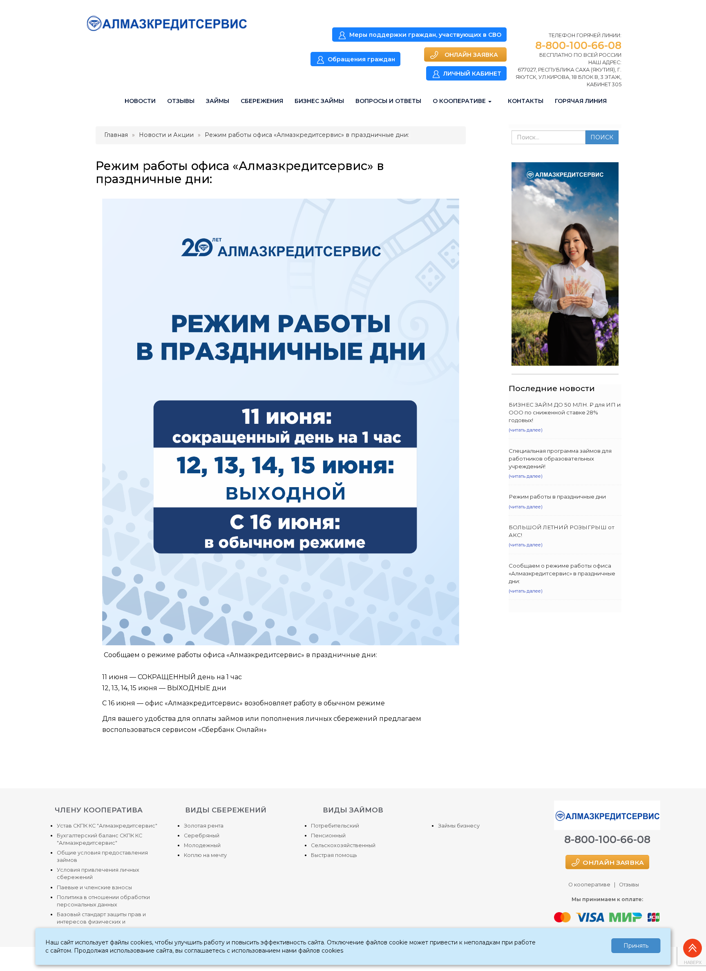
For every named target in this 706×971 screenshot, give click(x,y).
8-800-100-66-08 (578, 45)
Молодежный (202, 845)
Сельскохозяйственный (343, 845)
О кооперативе (589, 885)
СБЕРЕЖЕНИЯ (262, 101)
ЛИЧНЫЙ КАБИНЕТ (472, 73)
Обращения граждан (361, 59)
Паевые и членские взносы (94, 887)
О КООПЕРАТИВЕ (460, 101)
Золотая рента (203, 826)
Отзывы (629, 885)
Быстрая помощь (334, 855)
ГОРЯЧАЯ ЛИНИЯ (581, 101)
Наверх (693, 962)
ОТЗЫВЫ (180, 101)
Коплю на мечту (205, 855)
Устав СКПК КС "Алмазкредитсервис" (107, 826)
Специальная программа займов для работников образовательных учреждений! (560, 458)
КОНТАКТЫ (525, 101)
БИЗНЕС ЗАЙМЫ (319, 101)
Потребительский (335, 826)
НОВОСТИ (140, 101)
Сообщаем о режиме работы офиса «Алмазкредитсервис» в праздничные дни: (562, 573)
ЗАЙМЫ (217, 101)
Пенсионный (328, 835)
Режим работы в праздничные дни (557, 496)
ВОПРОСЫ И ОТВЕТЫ (388, 101)
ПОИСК (601, 137)
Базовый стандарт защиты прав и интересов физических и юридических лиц (101, 921)
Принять (635, 945)
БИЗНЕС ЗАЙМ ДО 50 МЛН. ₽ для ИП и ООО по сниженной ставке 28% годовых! (565, 412)
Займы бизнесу (459, 826)
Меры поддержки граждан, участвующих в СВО (425, 34)
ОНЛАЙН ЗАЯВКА (471, 54)
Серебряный (201, 835)
